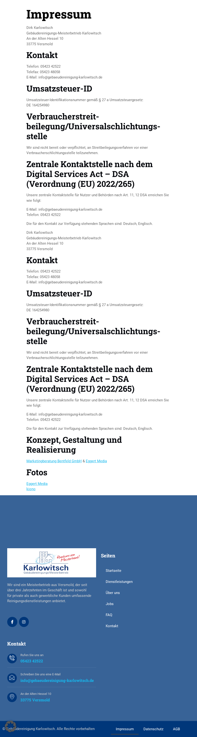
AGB (176, 729)
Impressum (125, 729)
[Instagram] (24, 622)
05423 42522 (31, 660)
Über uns (113, 593)
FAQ (109, 615)
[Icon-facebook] (12, 622)
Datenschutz (153, 729)
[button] (10, 726)
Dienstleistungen (119, 582)
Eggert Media (96, 461)
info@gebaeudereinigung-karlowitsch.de (57, 680)
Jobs (110, 604)
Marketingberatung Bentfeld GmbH (54, 461)
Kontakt (112, 626)
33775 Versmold (35, 699)
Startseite (113, 570)
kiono (31, 489)
